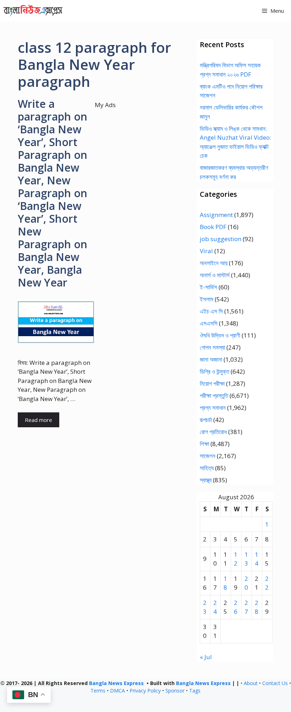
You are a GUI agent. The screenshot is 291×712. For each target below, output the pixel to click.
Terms (97, 690)
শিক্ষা (204, 444)
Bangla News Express (116, 683)
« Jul (206, 657)
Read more (38, 419)
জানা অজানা (211, 359)
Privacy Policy (145, 690)
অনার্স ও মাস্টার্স (215, 275)
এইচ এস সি (211, 311)
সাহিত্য (207, 468)
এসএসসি (209, 323)
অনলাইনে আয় (213, 263)
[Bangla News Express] (33, 10)
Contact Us (275, 683)
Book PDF (213, 227)
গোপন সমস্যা (212, 347)
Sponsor (175, 690)
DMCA (117, 690)
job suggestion (220, 239)
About (251, 683)
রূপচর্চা (206, 420)
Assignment (216, 215)
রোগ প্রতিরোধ (213, 432)
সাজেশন (207, 456)
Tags (195, 690)
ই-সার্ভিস (208, 287)
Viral (206, 251)
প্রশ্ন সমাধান (213, 408)
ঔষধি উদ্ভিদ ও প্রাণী (220, 335)
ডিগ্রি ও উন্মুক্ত (214, 371)
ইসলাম (206, 299)
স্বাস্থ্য (206, 480)
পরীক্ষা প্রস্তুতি (214, 395)
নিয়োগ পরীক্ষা (212, 383)
